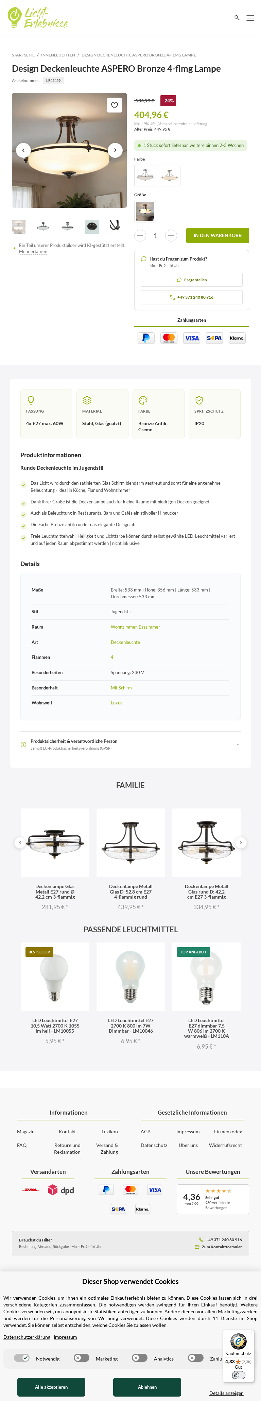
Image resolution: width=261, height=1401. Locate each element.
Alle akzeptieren (51, 1387)
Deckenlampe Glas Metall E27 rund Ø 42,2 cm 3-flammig (55, 891)
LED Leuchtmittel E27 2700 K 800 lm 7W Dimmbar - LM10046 (131, 1025)
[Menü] (250, 1334)
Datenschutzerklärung (26, 1337)
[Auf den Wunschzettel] (114, 105)
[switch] (22, 1358)
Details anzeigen (226, 1393)
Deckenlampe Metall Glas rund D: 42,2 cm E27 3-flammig (206, 891)
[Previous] (20, 843)
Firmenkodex (228, 1131)
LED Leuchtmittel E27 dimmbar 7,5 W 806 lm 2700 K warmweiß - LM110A (206, 1028)
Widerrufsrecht (225, 1145)
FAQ (22, 1145)
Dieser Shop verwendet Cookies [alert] (130, 1281)
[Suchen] (237, 17)
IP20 (199, 423)
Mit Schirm (121, 687)
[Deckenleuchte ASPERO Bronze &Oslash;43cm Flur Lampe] (145, 211)
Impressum (188, 1131)
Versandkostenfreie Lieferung (182, 123)
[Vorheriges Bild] (23, 150)
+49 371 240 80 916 (224, 1239)
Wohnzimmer (124, 627)
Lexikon (110, 1131)
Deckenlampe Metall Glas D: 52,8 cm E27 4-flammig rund (131, 891)
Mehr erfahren (33, 251)
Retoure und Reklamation (67, 1148)
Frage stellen (195, 279)
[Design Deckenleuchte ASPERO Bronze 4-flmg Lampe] (69, 150)
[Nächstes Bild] (115, 150)
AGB (146, 1131)
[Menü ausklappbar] (250, 18)
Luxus (116, 702)
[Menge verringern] (140, 235)
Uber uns (188, 1145)
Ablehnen (147, 1387)
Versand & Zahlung (107, 1148)
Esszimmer (149, 627)
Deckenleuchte (125, 642)
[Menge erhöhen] (171, 235)
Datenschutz (154, 1145)
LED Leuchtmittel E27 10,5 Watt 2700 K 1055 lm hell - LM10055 (55, 1025)
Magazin (26, 1131)
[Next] (241, 843)
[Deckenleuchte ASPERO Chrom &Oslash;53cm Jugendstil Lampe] (145, 175)
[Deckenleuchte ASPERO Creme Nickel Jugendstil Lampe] (169, 175)
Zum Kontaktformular (222, 1246)
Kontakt (67, 1131)
